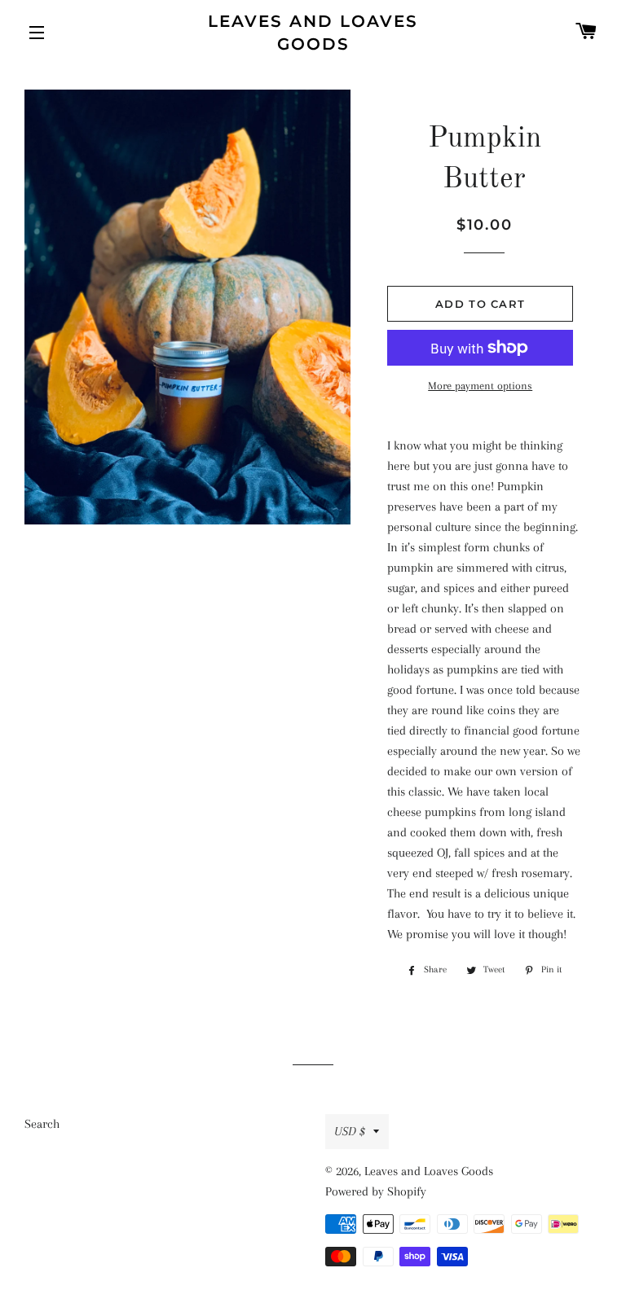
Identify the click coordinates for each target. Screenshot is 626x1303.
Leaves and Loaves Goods (313, 32)
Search (42, 1124)
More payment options (480, 385)
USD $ (349, 1131)
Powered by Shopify (375, 1191)
